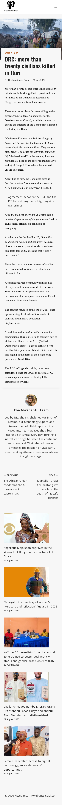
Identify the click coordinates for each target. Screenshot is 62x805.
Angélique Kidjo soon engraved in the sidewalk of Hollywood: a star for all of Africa (28, 552)
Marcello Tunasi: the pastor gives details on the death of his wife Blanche (47, 487)
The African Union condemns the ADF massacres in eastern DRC (16, 484)
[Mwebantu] (11, 7)
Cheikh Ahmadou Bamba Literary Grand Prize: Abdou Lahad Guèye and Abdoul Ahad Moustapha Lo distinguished (29, 711)
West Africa (11, 53)
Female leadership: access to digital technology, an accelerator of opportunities (27, 765)
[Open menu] (55, 6)
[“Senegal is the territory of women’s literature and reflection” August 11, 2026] (31, 582)
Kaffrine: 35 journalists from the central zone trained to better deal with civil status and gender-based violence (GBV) (29, 656)
